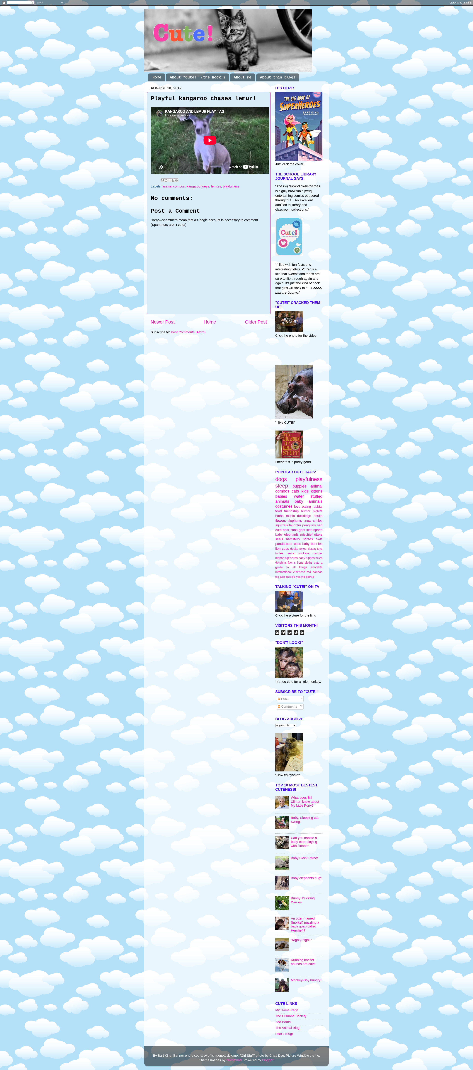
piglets (317, 511)
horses (308, 539)
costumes (283, 506)
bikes (318, 558)
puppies (299, 486)
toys (319, 548)
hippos (279, 558)
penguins (309, 525)
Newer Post (163, 321)
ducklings (304, 516)
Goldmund (234, 1060)
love (297, 506)
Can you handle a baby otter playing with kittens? (304, 842)
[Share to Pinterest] (176, 180)
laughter (295, 525)
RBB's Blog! (284, 1034)
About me (242, 77)
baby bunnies (312, 544)
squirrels (281, 525)
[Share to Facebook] (173, 180)
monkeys (303, 553)
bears (290, 553)
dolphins (281, 562)
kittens (316, 491)
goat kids (305, 530)
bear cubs (290, 530)
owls (319, 539)
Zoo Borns (283, 1022)
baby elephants (287, 534)
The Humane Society (290, 1016)
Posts (284, 699)
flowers (280, 521)
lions (300, 562)
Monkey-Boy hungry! (306, 980)
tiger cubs (291, 558)
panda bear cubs (288, 544)
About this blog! (277, 77)
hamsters (293, 539)
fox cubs (280, 576)
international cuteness (290, 572)
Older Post (256, 321)
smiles (317, 521)
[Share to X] (169, 180)
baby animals (308, 501)
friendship (291, 511)
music (290, 516)
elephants (294, 521)
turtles (279, 553)
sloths (308, 562)
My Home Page (286, 1010)
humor (305, 511)
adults (318, 516)
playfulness (231, 186)
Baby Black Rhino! (304, 858)
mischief (306, 534)
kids (305, 491)
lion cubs (282, 548)
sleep (281, 486)
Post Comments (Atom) (188, 332)
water (299, 496)
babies (281, 496)
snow (307, 521)
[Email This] (162, 180)
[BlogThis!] (166, 180)
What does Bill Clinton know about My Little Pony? (305, 801)
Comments (288, 706)
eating (306, 506)
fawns (292, 562)
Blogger (267, 1060)
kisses (311, 548)
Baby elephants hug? (306, 878)
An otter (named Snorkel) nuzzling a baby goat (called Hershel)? (305, 924)
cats (295, 491)
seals (279, 539)
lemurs (216, 186)
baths (279, 516)
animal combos (173, 186)
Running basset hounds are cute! (303, 962)
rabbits (317, 506)
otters (318, 534)
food (278, 511)
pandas (317, 553)
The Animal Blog (287, 1028)
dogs (281, 479)
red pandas (314, 572)
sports (317, 530)
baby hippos (307, 558)
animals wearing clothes (300, 576)
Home (156, 77)
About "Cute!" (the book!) (197, 77)
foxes (302, 548)
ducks (294, 548)
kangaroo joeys (198, 186)
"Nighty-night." (301, 940)
